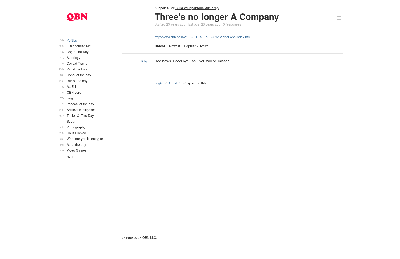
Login (159, 83)
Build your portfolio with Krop (197, 8)
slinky (144, 61)
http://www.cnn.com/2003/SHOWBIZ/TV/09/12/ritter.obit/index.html (203, 37)
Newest (174, 46)
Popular (190, 46)
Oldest (160, 46)
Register (174, 83)
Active (204, 46)
